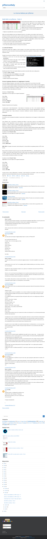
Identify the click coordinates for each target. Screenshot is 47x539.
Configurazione (31, 421)
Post (5, 525)
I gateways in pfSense (11, 196)
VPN (44, 422)
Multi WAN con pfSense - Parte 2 (13, 190)
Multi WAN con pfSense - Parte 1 (13, 184)
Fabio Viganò (7, 233)
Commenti (5, 527)
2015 (4, 480)
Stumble (23, 175)
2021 (4, 467)
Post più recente (6, 211)
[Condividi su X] (5, 180)
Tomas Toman (18, 537)
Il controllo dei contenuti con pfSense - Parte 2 (15, 448)
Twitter (14, 175)
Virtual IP (11, 424)
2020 (4, 469)
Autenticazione (12, 421)
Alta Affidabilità (12, 177)
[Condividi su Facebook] (6, 180)
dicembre (5, 488)
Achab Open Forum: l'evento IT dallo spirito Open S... (13, 498)
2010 (4, 511)
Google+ (18, 175)
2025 (4, 463)
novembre (6, 490)
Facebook (9, 175)
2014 (4, 482)
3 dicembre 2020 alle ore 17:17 (10, 405)
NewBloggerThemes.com (31, 537)
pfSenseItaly (8, 5)
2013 (4, 484)
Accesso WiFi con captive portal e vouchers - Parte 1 (17, 454)
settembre (6, 504)
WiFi (14, 424)
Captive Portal (23, 421)
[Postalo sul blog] (4, 180)
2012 (4, 486)
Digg (28, 175)
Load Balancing (17, 177)
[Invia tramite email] (3, 180)
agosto (5, 506)
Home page (23, 211)
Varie (5, 424)
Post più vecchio (41, 211)
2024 (4, 465)
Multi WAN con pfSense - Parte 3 (12, 19)
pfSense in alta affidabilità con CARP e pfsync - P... (12, 494)
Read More (21, 187)
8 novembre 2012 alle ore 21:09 (10, 367)
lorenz (6, 389)
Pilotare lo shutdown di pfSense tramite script (15, 429)
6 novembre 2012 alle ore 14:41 (10, 331)
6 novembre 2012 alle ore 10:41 (10, 256)
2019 (4, 471)
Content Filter (41, 421)
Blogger (30, 536)
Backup (18, 421)
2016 (4, 478)
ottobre (5, 492)
